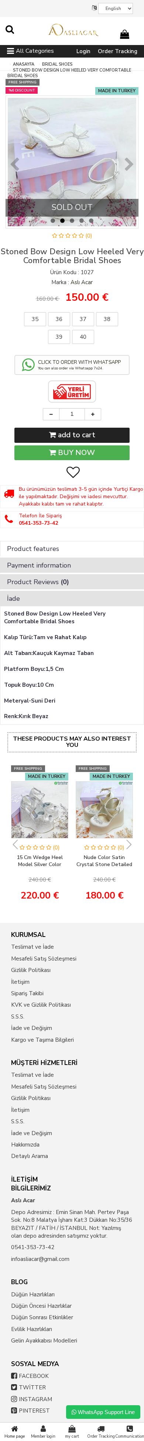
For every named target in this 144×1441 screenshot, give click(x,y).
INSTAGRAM (35, 1399)
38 (107, 319)
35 (35, 319)
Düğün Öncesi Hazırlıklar (41, 1306)
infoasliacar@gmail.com (40, 1259)
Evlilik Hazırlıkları (31, 1329)
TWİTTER (32, 1387)
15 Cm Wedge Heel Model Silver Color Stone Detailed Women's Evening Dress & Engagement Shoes (39, 861)
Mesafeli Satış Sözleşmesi (43, 958)
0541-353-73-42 (32, 1247)
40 (83, 337)
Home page (14, 1436)
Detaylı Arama (29, 1156)
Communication (129, 1436)
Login (83, 51)
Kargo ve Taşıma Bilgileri (42, 1040)
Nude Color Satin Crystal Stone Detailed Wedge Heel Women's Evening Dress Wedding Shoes (104, 861)
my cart (72, 1436)
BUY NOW (75, 453)
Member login (43, 1436)
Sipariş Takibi (27, 993)
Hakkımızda (25, 1144)
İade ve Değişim (31, 1028)
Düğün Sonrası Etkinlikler (42, 1317)
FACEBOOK (34, 1376)
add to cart (75, 435)
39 (59, 337)
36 (59, 319)
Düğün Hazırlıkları (33, 1294)
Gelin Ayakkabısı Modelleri (44, 1340)
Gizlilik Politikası (31, 970)
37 (83, 319)
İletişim (20, 982)
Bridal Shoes (57, 64)
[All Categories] (10, 52)
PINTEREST (34, 1410)
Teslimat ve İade (32, 947)
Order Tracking (117, 51)
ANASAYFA (23, 64)
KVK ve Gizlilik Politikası (41, 1005)
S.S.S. (17, 1016)
